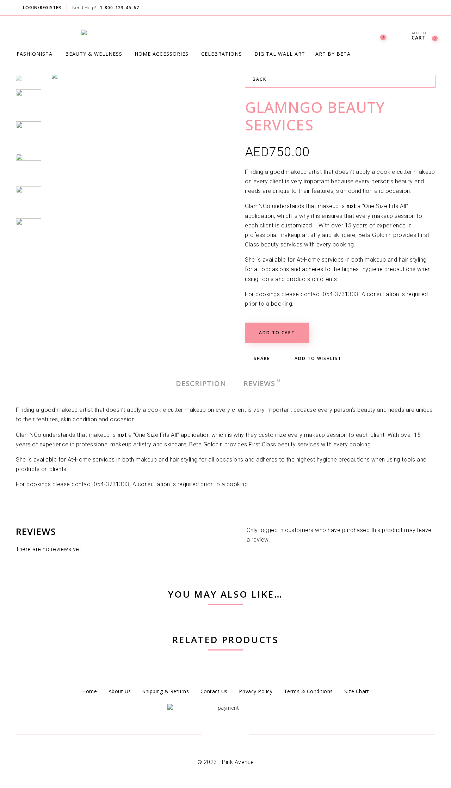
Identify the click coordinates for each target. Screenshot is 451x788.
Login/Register (42, 8)
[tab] (201, 383)
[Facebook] (421, 8)
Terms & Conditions (308, 691)
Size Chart (356, 691)
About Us (120, 691)
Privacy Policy (255, 691)
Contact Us (214, 691)
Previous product (428, 80)
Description (201, 383)
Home (89, 691)
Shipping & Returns (165, 691)
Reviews (259, 383)
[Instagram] (434, 8)
